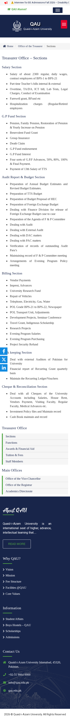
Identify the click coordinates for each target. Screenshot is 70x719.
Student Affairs (14, 619)
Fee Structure (13, 581)
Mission (10, 575)
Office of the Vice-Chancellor (23, 478)
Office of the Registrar (19, 485)
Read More (16, 543)
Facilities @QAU (16, 587)
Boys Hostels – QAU (18, 625)
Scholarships (13, 631)
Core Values (13, 593)
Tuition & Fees (14, 455)
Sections (10, 436)
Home (9, 46)
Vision (9, 569)
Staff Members (14, 461)
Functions (11, 442)
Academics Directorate (19, 491)
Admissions (12, 637)
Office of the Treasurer (30, 46)
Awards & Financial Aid (20, 448)
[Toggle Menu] (57, 10)
